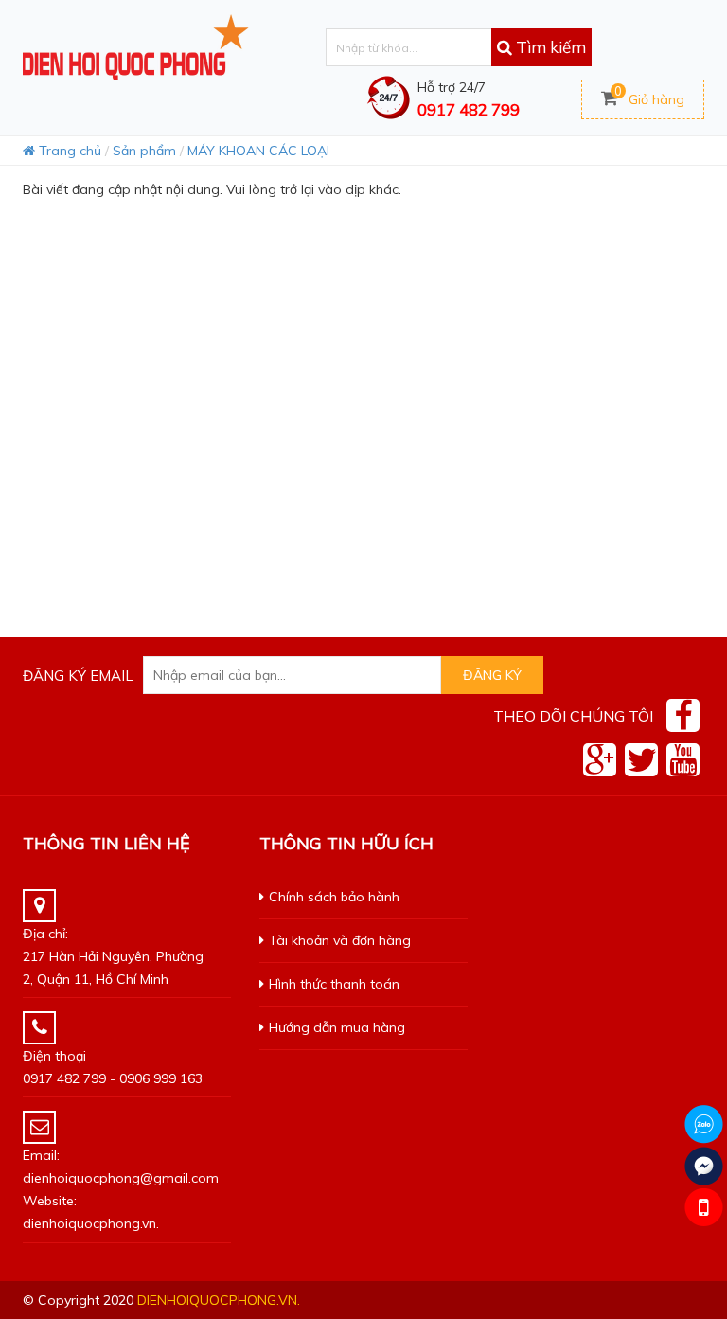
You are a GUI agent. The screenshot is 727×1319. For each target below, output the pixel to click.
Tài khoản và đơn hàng (340, 940)
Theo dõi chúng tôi (573, 715)
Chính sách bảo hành (334, 896)
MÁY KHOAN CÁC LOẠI (258, 150)
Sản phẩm (144, 150)
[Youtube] (683, 759)
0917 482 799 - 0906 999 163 (113, 1078)
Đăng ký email (78, 676)
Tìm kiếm (549, 47)
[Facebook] (683, 715)
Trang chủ (68, 150)
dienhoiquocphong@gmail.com (121, 1177)
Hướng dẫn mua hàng (337, 1027)
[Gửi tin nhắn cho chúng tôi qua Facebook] (703, 1166)
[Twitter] (641, 759)
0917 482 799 (468, 109)
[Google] (599, 759)
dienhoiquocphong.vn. (218, 1300)
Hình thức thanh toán (334, 983)
